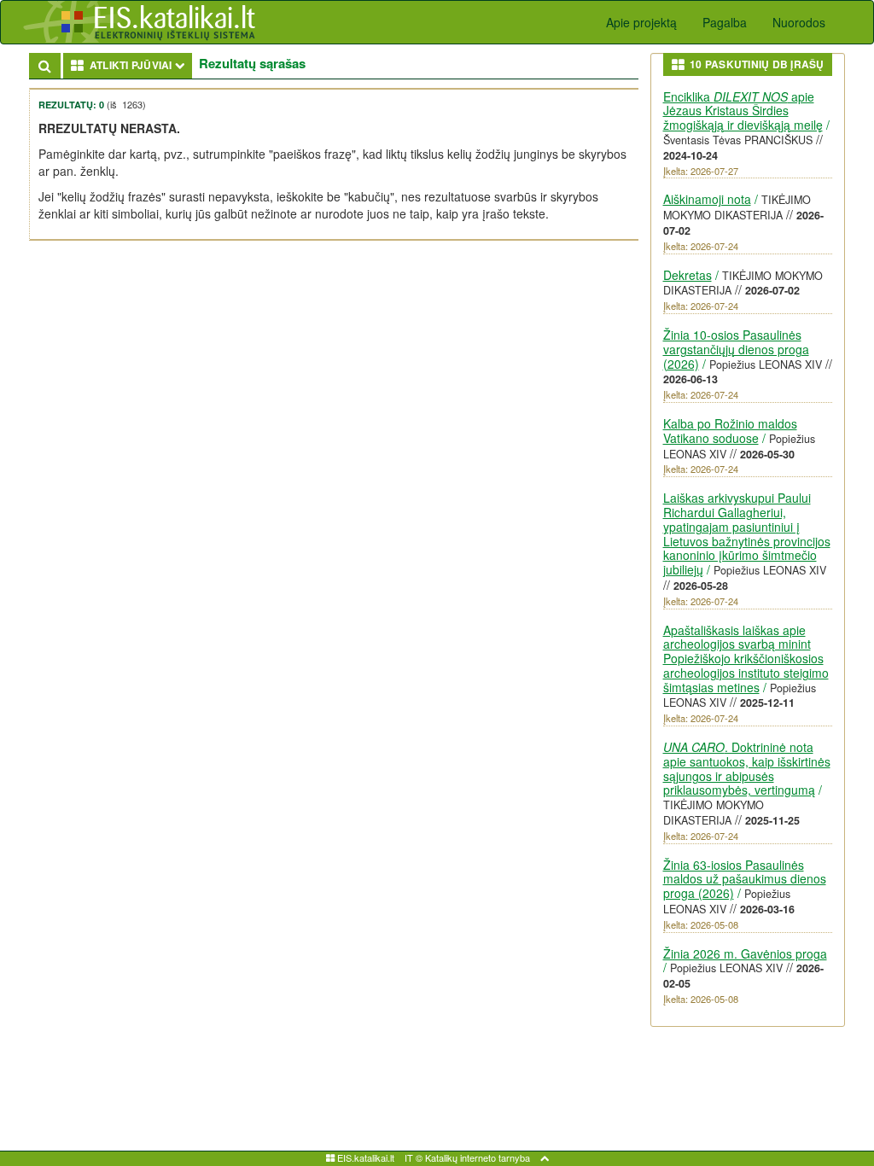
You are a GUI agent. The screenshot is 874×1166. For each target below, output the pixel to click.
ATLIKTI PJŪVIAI (138, 64)
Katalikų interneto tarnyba (477, 1157)
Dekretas (687, 274)
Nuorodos (798, 22)
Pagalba (724, 22)
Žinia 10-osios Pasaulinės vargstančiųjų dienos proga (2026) (736, 349)
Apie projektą (641, 22)
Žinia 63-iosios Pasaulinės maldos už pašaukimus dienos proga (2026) (744, 879)
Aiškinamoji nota (707, 198)
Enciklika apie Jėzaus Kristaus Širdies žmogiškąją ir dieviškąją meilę (743, 111)
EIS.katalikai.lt (364, 1157)
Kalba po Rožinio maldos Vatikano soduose (730, 430)
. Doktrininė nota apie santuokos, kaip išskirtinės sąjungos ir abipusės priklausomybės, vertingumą (746, 768)
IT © (413, 1157)
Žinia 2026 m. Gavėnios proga (745, 953)
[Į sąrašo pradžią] (544, 1157)
